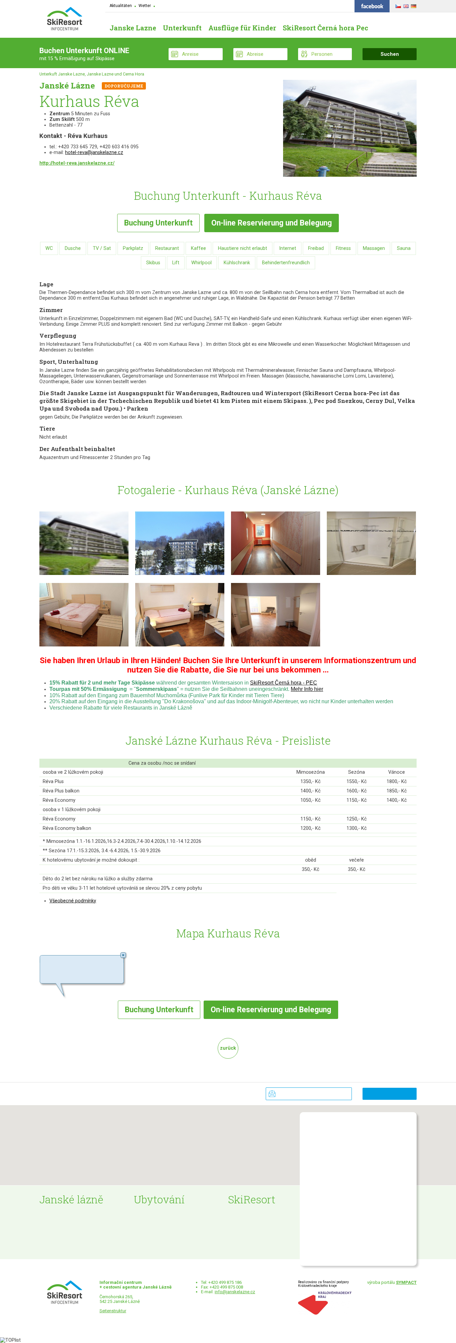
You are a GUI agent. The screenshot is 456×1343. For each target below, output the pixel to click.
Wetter (145, 5)
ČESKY (397, 5)
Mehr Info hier (307, 689)
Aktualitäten (120, 5)
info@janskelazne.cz (235, 1291)
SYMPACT (406, 1282)
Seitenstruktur (112, 1310)
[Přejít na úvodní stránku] (64, 19)
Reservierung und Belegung (271, 223)
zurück (228, 1048)
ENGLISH (405, 5)
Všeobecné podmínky (72, 901)
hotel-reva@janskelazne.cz (94, 152)
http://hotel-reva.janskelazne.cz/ (77, 163)
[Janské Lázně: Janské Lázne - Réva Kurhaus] (84, 577)
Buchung (158, 223)
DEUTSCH (413, 5)
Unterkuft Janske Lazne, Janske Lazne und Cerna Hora (91, 74)
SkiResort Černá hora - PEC (283, 683)
